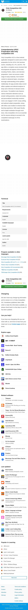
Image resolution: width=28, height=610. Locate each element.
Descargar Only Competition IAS (9, 257)
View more (14, 577)
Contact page (16, 324)
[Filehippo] (5, 1)
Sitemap (3, 595)
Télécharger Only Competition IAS (10, 272)
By (8, 12)
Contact (3, 589)
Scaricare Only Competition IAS (9, 259)
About (2, 586)
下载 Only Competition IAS (8, 269)
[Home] (1, 5)
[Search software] (23, 1)
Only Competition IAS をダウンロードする (12, 262)
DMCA (16, 598)
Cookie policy (18, 589)
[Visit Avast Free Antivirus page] (14, 15)
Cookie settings (19, 601)
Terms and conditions (20, 586)
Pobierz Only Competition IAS (9, 264)
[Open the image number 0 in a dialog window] (7, 158)
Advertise (3, 592)
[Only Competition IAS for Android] (3, 10)
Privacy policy (18, 592)
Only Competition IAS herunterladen (10, 267)
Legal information (19, 595)
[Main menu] (26, 1)
